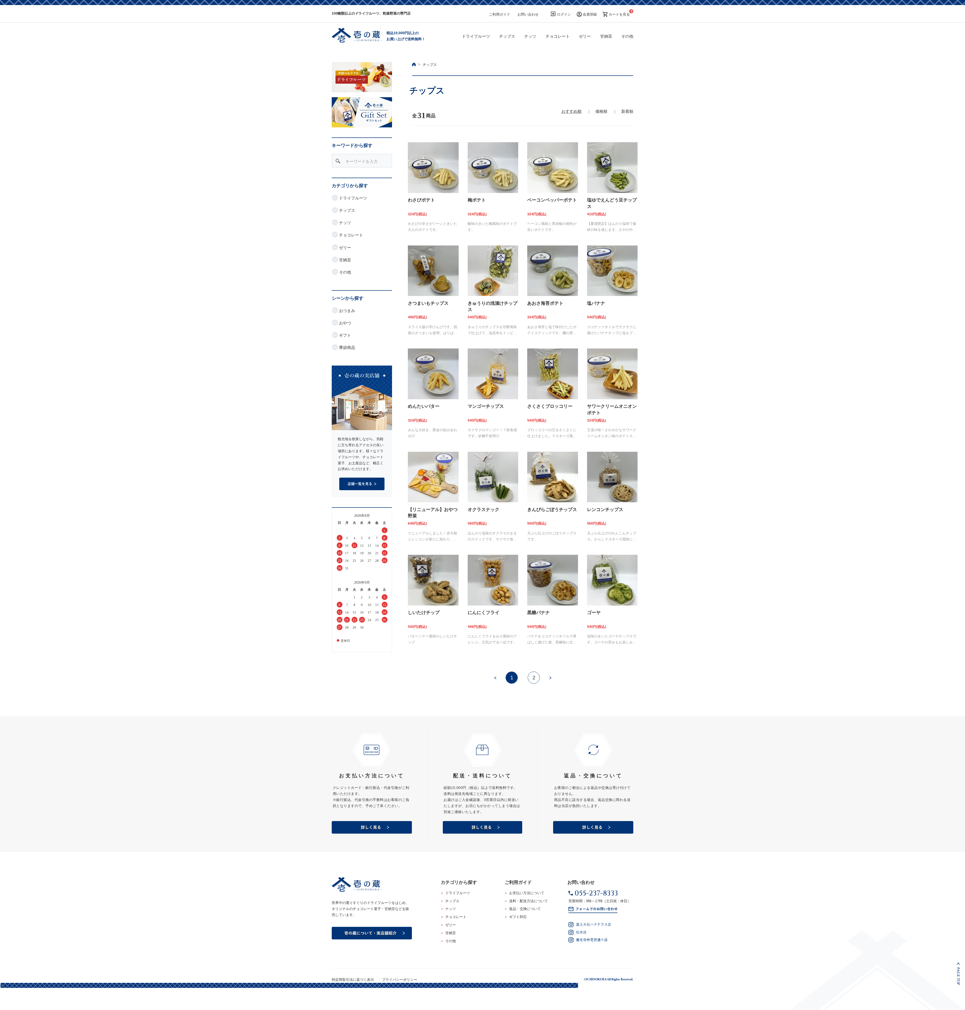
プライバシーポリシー (399, 980)
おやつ (344, 323)
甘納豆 (606, 36)
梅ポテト (477, 200)
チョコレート (558, 36)
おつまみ (346, 311)
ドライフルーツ (476, 36)
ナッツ (530, 36)
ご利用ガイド (499, 14)
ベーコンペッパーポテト (552, 200)
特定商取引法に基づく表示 (353, 980)
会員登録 (590, 14)
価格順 (601, 111)
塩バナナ (596, 303)
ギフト (344, 335)
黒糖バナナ (538, 612)
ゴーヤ (594, 612)
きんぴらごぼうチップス (552, 509)
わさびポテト (421, 200)
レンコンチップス (605, 509)
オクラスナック (483, 509)
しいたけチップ (424, 612)
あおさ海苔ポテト (545, 303)
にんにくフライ (483, 612)
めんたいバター (424, 406)
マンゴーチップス (486, 406)
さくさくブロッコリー (549, 406)
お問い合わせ (528, 14)
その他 (627, 36)
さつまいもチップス (428, 303)
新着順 (627, 111)
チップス (507, 36)
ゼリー (585, 36)
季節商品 (346, 347)
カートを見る (619, 14)
